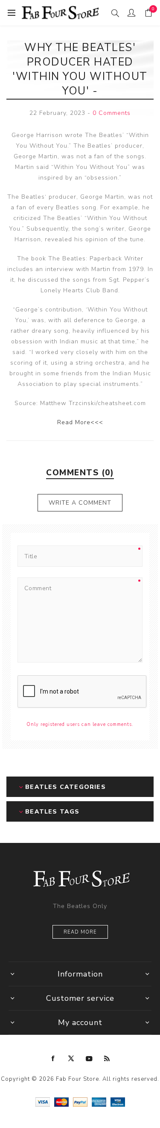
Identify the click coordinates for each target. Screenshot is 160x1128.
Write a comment (80, 503)
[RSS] (107, 1058)
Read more (80, 932)
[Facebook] (53, 1058)
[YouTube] (89, 1058)
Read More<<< (80, 422)
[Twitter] (71, 1058)
